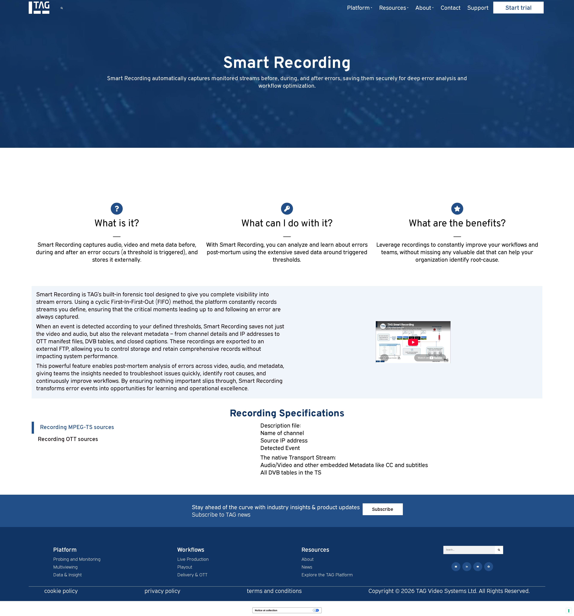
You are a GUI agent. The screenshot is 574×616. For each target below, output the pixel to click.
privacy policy (162, 590)
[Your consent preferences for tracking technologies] (569, 611)
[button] (62, 8)
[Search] (499, 550)
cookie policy (61, 590)
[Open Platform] (371, 8)
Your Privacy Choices (297, 610)
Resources (315, 549)
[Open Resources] (408, 8)
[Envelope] (455, 566)
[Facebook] (488, 566)
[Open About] (433, 8)
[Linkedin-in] (466, 566)
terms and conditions (274, 590)
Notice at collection (266, 610)
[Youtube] (477, 566)
